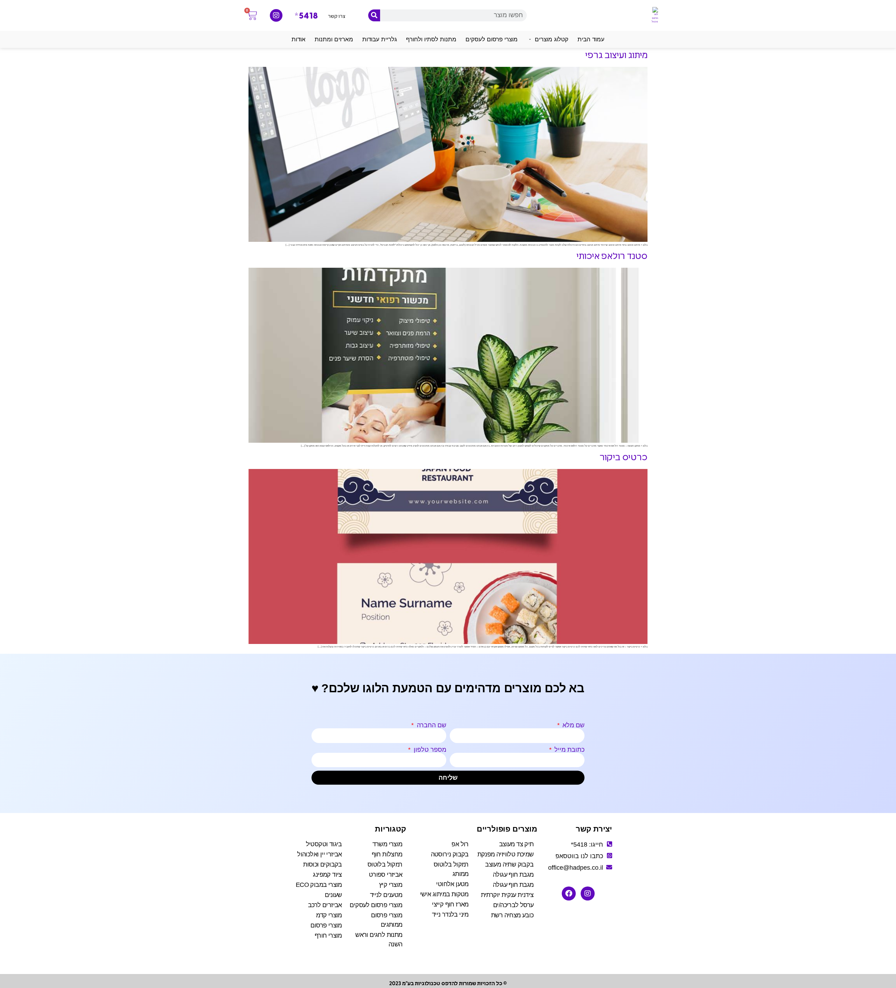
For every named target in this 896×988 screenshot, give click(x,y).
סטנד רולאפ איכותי (612, 256)
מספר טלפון (429, 750)
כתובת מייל (568, 750)
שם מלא (572, 725)
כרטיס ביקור (624, 458)
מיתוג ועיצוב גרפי (616, 55)
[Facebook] (569, 894)
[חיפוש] (374, 15)
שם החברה (430, 725)
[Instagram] (276, 15)
